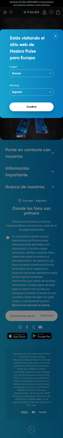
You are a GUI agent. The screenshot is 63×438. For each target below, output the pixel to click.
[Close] (55, 36)
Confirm (32, 106)
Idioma (14, 85)
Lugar (13, 66)
